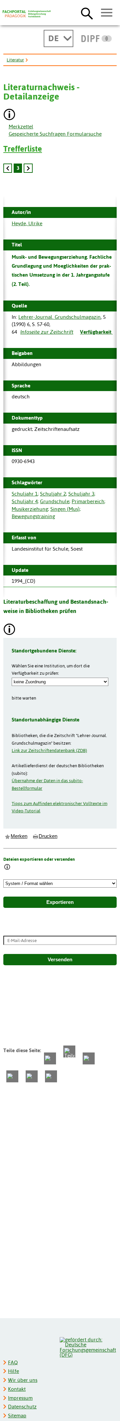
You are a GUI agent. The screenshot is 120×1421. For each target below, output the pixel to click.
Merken (19, 836)
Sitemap (17, 1415)
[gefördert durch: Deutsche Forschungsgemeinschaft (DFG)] (88, 1346)
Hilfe (13, 1371)
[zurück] (7, 168)
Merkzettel (21, 126)
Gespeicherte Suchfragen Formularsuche (55, 134)
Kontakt (17, 1389)
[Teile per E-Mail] (32, 1076)
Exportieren (60, 902)
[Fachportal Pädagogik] (27, 14)
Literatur (15, 59)
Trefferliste (22, 148)
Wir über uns (22, 1380)
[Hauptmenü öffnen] (107, 13)
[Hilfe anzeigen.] (9, 115)
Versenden (60, 959)
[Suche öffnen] (87, 13)
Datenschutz (22, 1406)
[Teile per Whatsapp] (89, 1058)
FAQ (13, 1362)
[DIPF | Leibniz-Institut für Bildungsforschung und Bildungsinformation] (96, 38)
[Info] (7, 867)
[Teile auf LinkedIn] (12, 1076)
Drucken (48, 836)
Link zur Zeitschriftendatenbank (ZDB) (49, 750)
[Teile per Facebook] (50, 1058)
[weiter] (28, 168)
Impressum (20, 1398)
